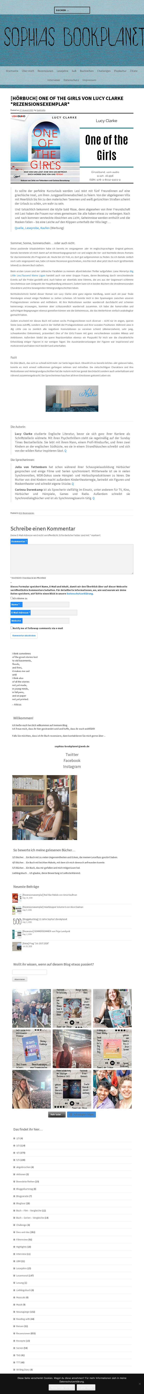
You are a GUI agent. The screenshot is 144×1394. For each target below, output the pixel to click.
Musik (19, 1304)
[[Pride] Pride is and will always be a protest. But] (112, 1089)
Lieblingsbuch (23, 1290)
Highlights (21, 1246)
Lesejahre (62, 71)
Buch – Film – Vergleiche (28, 1210)
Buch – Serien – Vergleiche (30, 1217)
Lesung (20, 1282)
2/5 (18, 1138)
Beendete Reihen (25, 1181)
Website (16, 620)
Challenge (21, 1224)
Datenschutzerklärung (80, 593)
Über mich (28, 71)
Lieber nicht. (86, 1387)
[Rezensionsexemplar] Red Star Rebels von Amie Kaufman (49, 894)
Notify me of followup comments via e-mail (38, 628)
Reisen (20, 1326)
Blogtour (20, 1203)
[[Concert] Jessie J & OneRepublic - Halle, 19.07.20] (31, 1008)
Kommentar (19, 541)
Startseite (12, 71)
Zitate (134, 71)
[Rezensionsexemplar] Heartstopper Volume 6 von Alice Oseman (52, 907)
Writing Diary (23, 1369)
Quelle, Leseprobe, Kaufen (32, 228)
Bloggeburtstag (24, 1188)
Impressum (89, 80)
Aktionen (21, 1174)
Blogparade (22, 1196)
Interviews (53, 80)
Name (15, 604)
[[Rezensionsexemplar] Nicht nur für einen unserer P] (72, 1008)
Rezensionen (45, 71)
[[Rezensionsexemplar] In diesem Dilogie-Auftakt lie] (72, 1089)
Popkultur (120, 71)
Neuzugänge (23, 1311)
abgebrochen (23, 1167)
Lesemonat (22, 1275)
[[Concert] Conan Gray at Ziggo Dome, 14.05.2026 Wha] (31, 1089)
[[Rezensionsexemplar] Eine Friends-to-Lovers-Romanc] (31, 1048)
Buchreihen (87, 71)
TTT (18, 1362)
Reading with (23, 1319)
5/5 (18, 1159)
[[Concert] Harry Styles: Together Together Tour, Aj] (72, 1048)
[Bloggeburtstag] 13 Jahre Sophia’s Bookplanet (44, 919)
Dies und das (23, 1232)
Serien (19, 1348)
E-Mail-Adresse (20, 612)
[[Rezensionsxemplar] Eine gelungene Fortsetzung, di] (112, 1048)
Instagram (72, 766)
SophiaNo (41, 110)
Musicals (20, 1297)
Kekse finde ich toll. (62, 1387)
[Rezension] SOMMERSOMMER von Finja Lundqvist (46, 931)
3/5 (18, 1145)
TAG (18, 1355)
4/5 (20, 513)
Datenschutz (71, 80)
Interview (21, 1253)
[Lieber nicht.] (139, 1384)
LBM (18, 1261)
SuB (74, 71)
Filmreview (22, 1239)
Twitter (72, 754)
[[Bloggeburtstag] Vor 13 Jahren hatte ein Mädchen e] (112, 1008)
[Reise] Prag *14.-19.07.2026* (35, 943)
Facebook (72, 760)
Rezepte (20, 1340)
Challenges (104, 71)
